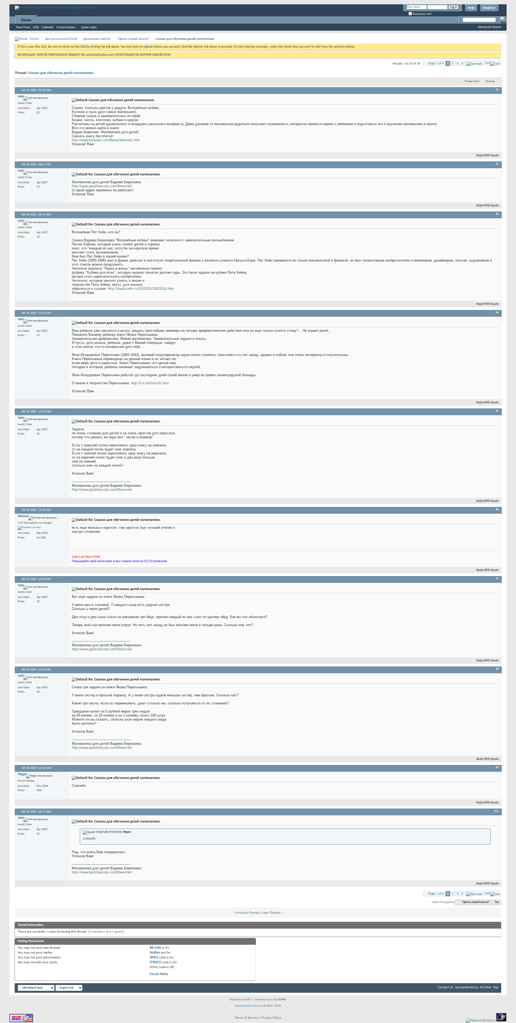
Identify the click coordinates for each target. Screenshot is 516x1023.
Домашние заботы (97, 39)
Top (497, 902)
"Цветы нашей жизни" (133, 39)
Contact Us (445, 987)
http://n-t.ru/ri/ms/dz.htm (150, 383)
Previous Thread (247, 913)
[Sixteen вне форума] (29, 528)
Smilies (155, 952)
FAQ (36, 27)
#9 (497, 767)
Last (487, 63)
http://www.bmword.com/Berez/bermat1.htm (106, 140)
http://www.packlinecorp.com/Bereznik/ (102, 186)
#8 (497, 669)
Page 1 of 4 (436, 63)
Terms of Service (246, 1018)
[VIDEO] (155, 962)
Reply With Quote (487, 155)
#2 (497, 164)
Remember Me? (422, 13)
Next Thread (271, 913)
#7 (497, 578)
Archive (485, 987)
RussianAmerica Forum (249, 1005)
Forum (26, 20)
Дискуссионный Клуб (61, 39)
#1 (497, 89)
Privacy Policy (271, 1018)
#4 (497, 312)
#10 (496, 811)
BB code (155, 948)
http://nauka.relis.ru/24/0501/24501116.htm (141, 289)
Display (490, 81)
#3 (497, 214)
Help (471, 8)
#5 (497, 411)
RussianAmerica (466, 987)
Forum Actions (65, 27)
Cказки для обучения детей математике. (61, 73)
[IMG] (154, 957)
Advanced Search (489, 27)
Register (489, 8)
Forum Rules (159, 974)
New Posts (23, 27)
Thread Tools (471, 81)
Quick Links (89, 27)
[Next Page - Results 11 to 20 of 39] (474, 62)
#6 (497, 509)
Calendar (47, 27)
